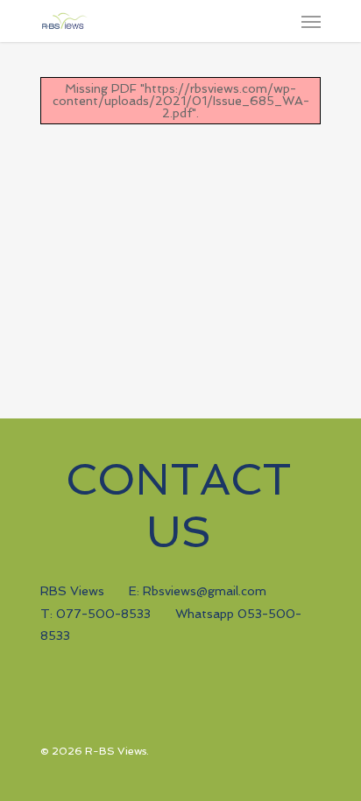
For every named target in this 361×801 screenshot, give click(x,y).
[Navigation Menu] (311, 21)
